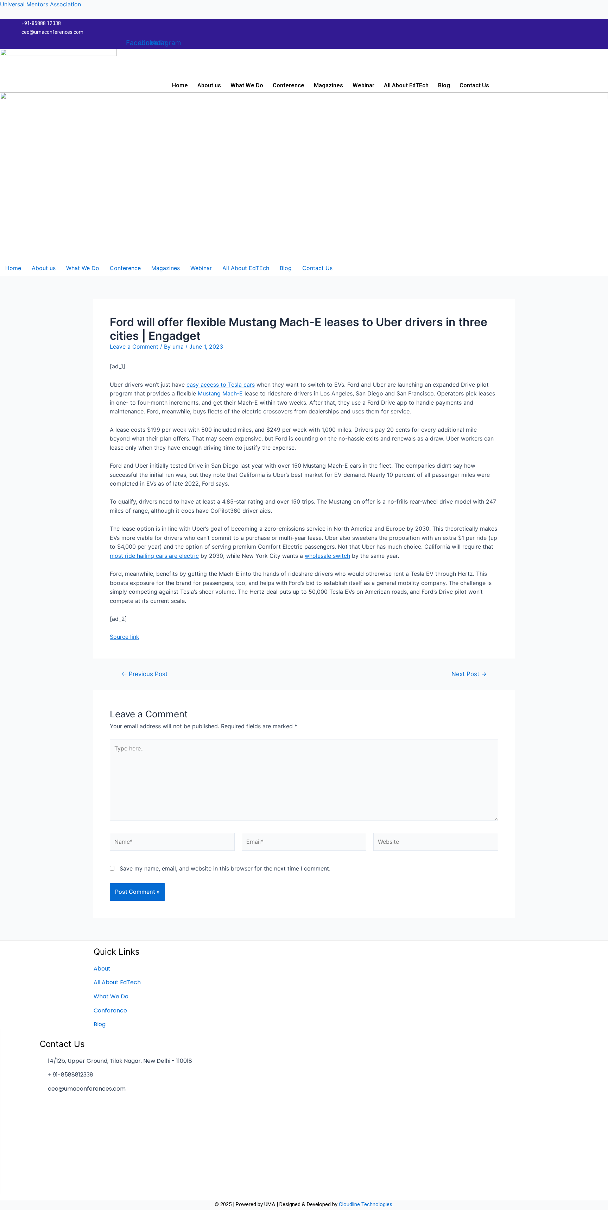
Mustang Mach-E (220, 393)
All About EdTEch (406, 85)
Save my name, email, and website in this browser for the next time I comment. (225, 868)
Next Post (469, 674)
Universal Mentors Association (40, 4)
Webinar (363, 85)
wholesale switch (327, 555)
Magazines (328, 85)
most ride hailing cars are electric (154, 555)
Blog (444, 85)
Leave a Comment (134, 346)
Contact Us (474, 85)
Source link (124, 636)
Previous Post (144, 674)
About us (209, 85)
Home (180, 85)
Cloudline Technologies (365, 1204)
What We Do (246, 85)
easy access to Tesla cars (220, 384)
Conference (288, 85)
